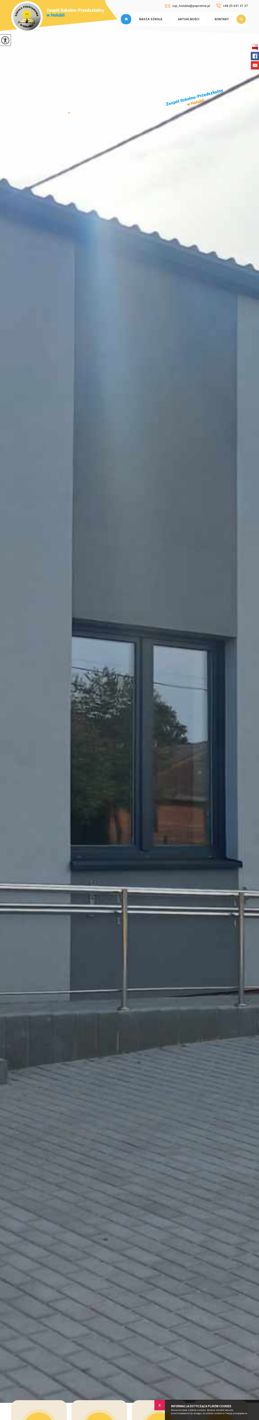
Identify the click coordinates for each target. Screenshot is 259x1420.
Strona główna (126, 19)
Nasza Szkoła (150, 19)
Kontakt (222, 19)
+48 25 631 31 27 (235, 6)
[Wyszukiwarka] (242, 19)
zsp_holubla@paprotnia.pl (191, 6)
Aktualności (188, 19)
